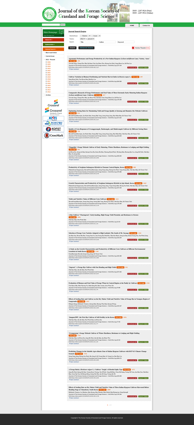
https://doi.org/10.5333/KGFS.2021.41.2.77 (85, 324)
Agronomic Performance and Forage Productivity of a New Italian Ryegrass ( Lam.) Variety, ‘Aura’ (109, 58)
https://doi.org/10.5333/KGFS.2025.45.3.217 (85, 119)
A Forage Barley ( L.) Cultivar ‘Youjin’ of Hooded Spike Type (95, 369)
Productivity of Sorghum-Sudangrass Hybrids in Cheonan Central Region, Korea (96, 167)
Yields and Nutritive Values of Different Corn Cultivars (87, 199)
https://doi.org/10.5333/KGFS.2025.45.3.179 (85, 101)
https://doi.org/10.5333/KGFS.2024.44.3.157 (85, 189)
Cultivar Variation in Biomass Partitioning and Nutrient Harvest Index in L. (100, 77)
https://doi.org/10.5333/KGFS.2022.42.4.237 (85, 273)
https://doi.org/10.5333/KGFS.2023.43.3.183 (85, 258)
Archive (48, 95)
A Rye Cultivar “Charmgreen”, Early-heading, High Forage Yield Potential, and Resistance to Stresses (103, 215)
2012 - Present (50, 59)
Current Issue (50, 56)
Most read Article (51, 52)
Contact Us (146, 25)
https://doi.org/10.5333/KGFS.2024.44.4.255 (85, 158)
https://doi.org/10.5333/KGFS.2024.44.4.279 (85, 173)
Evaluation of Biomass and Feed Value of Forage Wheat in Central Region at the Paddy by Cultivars (103, 283)
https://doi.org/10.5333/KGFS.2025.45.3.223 (85, 138)
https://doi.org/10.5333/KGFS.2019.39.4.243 (85, 378)
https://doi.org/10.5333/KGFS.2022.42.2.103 (85, 308)
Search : (71, 42)
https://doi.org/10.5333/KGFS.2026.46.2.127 (85, 67)
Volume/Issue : (73, 36)
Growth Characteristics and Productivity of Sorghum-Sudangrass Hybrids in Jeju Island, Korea (101, 183)
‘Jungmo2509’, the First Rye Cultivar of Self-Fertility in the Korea (91, 317)
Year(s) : (71, 39)
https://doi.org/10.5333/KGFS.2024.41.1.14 (85, 223)
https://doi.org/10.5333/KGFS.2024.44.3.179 (85, 205)
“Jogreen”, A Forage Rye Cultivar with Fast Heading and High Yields (92, 267)
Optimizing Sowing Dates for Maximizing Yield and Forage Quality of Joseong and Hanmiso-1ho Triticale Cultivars (108, 111)
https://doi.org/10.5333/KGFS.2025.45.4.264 (85, 83)
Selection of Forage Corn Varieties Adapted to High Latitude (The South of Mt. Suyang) (99, 233)
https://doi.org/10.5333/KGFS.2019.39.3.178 (85, 396)
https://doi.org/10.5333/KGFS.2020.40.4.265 (85, 360)
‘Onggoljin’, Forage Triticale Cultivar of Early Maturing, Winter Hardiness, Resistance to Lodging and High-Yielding (109, 147)
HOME (132, 25)
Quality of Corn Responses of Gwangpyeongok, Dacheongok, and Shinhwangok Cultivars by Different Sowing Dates (108, 129)
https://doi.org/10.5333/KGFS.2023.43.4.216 (85, 239)
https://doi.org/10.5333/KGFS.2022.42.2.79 (85, 289)
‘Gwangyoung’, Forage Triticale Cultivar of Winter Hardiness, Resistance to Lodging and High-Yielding (104, 333)
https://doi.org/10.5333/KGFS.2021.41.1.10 (85, 342)
